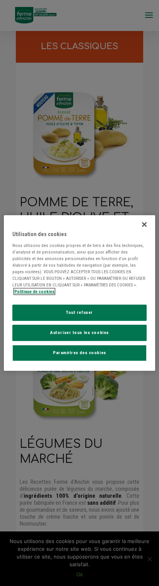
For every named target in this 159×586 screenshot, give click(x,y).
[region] (79, 293)
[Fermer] (144, 224)
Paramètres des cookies (79, 352)
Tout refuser (79, 312)
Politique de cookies (34, 291)
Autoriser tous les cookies (79, 332)
